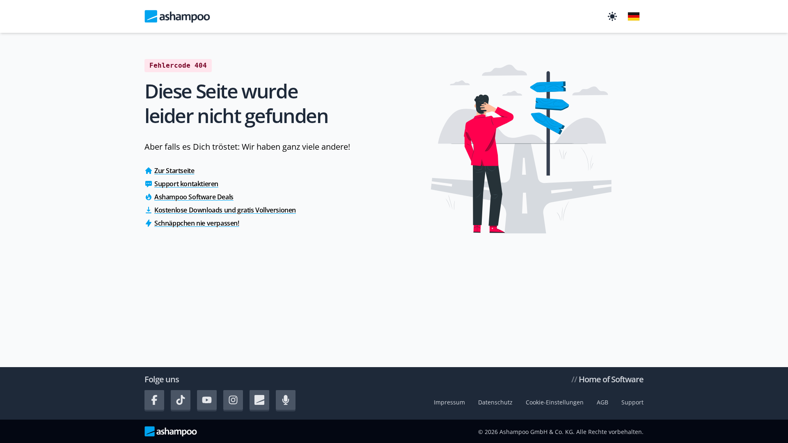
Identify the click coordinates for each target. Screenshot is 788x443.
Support (632, 402)
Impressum (449, 402)
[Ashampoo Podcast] (286, 400)
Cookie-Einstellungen (555, 402)
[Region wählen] (634, 16)
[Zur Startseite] (177, 16)
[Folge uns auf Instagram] (233, 400)
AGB (602, 402)
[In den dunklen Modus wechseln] (612, 16)
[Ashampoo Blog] (259, 400)
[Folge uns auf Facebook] (154, 400)
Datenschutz (495, 402)
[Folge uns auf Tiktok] (180, 400)
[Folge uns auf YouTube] (207, 400)
